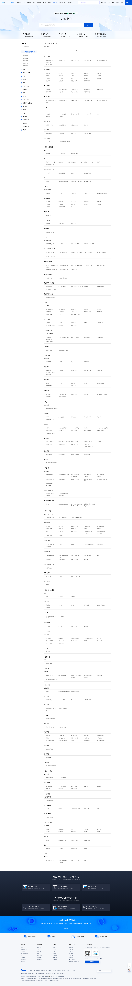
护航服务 (86, 831)
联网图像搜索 (87, 81)
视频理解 (48, 75)
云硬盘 (60, 193)
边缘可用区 (74, 133)
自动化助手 (61, 116)
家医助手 (73, 740)
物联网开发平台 (49, 675)
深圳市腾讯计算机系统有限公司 (27, 976)
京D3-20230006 (66, 978)
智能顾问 (73, 528)
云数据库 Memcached (76, 265)
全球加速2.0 (61, 325)
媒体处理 (73, 383)
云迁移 (47, 585)
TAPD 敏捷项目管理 (88, 638)
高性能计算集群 (49, 125)
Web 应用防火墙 (75, 428)
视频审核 (73, 204)
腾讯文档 (64, 970)
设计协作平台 (49, 568)
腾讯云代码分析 (75, 555)
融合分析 (86, 786)
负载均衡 (73, 309)
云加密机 (99, 441)
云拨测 (60, 544)
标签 (47, 531)
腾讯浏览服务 (74, 640)
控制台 (54, 949)
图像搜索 (86, 73)
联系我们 (99, 831)
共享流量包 (74, 312)
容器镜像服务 (62, 153)
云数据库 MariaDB (63, 244)
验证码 (47, 417)
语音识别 (61, 78)
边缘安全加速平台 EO (64, 337)
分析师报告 (74, 848)
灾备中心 (73, 207)
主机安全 (86, 428)
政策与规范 (61, 848)
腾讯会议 (61, 638)
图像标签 (73, 73)
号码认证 (73, 596)
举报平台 (55, 953)
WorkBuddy (74, 50)
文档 (109, 2)
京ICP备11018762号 (47, 978)
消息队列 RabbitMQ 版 (76, 162)
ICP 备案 (48, 626)
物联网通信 (99, 675)
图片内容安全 (87, 89)
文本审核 (61, 204)
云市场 (47, 840)
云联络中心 (48, 396)
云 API (60, 576)
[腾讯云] (4, 2)
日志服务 (48, 201)
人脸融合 (73, 75)
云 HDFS (86, 193)
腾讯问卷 (99, 638)
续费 (54, 951)
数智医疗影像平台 (63, 740)
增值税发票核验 (75, 92)
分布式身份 (61, 616)
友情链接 (74, 970)
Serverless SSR (88, 181)
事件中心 (86, 559)
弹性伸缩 (48, 116)
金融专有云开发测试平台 (64, 691)
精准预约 (48, 738)
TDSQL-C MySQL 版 (51, 252)
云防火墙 (48, 428)
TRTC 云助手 (49, 528)
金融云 (47, 809)
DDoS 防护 (48, 337)
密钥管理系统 (49, 444)
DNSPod (48, 607)
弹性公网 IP (99, 312)
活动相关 (61, 831)
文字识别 (61, 73)
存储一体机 (61, 223)
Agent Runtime (74, 153)
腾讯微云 (59, 970)
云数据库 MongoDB (63, 265)
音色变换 (48, 81)
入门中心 (69, 923)
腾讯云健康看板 (100, 526)
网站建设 (86, 626)
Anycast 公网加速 (75, 314)
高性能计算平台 (62, 125)
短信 (47, 596)
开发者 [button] (49, 2)
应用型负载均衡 (49, 309)
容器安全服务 (49, 430)
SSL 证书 (61, 626)
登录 (122, 2)
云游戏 (47, 383)
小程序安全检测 (87, 430)
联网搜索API (74, 81)
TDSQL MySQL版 (88, 252)
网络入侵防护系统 (63, 428)
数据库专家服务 (62, 286)
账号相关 (48, 829)
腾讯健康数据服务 (101, 740)
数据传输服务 (49, 286)
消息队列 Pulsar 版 (88, 162)
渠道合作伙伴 (87, 840)
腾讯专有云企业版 (50, 860)
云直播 (60, 362)
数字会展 (61, 788)
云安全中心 (61, 430)
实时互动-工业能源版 (102, 394)
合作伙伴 (71, 951)
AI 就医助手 (61, 735)
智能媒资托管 (62, 207)
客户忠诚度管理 (62, 786)
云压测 (72, 544)
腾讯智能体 (25, 55)
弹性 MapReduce (50, 474)
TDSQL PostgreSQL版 (102, 252)
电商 (98, 809)
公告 (54, 947)
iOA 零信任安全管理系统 (51, 463)
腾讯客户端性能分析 (50, 718)
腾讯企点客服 (49, 663)
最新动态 (71, 947)
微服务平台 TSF (75, 173)
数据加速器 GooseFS (102, 193)
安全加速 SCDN (100, 337)
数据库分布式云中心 (50, 297)
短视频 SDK (74, 370)
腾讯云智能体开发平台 (102, 60)
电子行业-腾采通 (62, 777)
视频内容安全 (49, 92)
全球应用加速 (100, 323)
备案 (113, 2)
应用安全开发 (62, 559)
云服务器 (48, 114)
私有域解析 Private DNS (89, 605)
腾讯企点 (54, 970)
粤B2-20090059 (45, 976)
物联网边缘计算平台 (63, 350)
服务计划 (73, 831)
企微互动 (99, 786)
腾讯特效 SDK (87, 370)
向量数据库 (74, 269)
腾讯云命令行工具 (75, 576)
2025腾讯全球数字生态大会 (75, 961)
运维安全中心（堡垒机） (64, 441)
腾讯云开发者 (74, 840)
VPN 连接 (86, 323)
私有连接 (61, 314)
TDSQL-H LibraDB (50, 256)
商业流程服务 (87, 526)
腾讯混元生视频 (75, 60)
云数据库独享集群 (63, 278)
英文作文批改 (62, 700)
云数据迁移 (48, 215)
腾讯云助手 (48, 576)
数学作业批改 (49, 700)
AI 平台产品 (25, 65)
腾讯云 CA (99, 640)
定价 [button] (34, 2)
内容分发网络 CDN (75, 337)
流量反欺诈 (74, 417)
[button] (12, 2)
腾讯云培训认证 (62, 840)
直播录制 (61, 809)
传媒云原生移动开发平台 (52, 766)
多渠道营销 (99, 738)
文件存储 (73, 193)
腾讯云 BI (48, 504)
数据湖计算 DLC (75, 479)
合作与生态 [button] (62, 2)
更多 (85, 860)
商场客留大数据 (62, 727)
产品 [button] (24, 2)
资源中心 (61, 535)
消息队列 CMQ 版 (50, 164)
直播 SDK (61, 370)
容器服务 (48, 153)
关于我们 (71, 957)
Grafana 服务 (100, 544)
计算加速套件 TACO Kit (64, 142)
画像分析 (48, 788)
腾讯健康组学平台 (50, 740)
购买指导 (48, 831)
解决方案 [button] (29, 2)
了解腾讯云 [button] (69, 2)
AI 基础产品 (25, 60)
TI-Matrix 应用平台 (63, 100)
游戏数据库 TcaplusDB (51, 269)
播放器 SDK (99, 370)
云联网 (60, 323)
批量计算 (86, 125)
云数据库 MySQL (50, 244)
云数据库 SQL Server (76, 244)
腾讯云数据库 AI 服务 (51, 289)
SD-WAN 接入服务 (50, 325)
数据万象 (61, 201)
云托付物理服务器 (88, 133)
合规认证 (71, 955)
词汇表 (85, 848)
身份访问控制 (62, 417)
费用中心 (86, 829)
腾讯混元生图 (62, 60)
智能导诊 (48, 735)
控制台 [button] (117, 2)
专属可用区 (61, 133)
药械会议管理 (74, 738)
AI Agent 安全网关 (101, 430)
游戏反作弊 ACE (50, 419)
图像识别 (99, 73)
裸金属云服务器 (75, 114)
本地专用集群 (49, 133)
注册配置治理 (62, 173)
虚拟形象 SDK (49, 374)
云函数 (47, 181)
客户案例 (71, 953)
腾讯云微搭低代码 (63, 517)
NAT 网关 (99, 309)
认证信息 (48, 848)
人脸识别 (48, 73)
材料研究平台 (49, 757)
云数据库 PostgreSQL (89, 244)
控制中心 (61, 531)
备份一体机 (74, 223)
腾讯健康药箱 (87, 740)
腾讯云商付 (61, 643)
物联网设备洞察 (62, 675)
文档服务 (99, 201)
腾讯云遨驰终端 (87, 555)
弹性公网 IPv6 (87, 312)
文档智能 (48, 78)
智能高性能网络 (49, 314)
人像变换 (86, 75)
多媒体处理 (86, 201)
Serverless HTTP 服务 (76, 181)
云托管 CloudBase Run (76, 517)
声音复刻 (86, 78)
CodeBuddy (61, 50)
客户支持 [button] (55, 2)
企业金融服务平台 (75, 691)
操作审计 (61, 526)
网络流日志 (48, 312)
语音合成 (73, 78)
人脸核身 (48, 89)
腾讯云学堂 (39, 959)
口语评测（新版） (88, 700)
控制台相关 (61, 829)
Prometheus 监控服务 (89, 544)
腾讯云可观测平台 (50, 544)
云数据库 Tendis (101, 265)
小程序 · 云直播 (49, 817)
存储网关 (48, 223)
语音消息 (86, 394)
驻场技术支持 (100, 829)
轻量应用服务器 (62, 114)
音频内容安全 (100, 89)
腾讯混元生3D (49, 64)
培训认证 (39, 957)
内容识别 (48, 207)
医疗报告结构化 (100, 735)
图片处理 (73, 201)
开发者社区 (39, 955)
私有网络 (86, 309)
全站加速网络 (87, 337)
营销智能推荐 (74, 786)
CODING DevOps (50, 555)
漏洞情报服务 (87, 454)
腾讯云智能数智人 (63, 89)
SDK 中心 (99, 528)
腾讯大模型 (25, 58)
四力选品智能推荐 (63, 708)
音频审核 (86, 204)
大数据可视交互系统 (63, 504)
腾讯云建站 (74, 626)
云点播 (72, 362)
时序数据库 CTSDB (88, 265)
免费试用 (71, 949)
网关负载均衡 (62, 309)
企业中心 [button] (39, 2)
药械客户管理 (87, 738)
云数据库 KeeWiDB (63, 269)
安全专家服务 (49, 454)
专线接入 (48, 323)
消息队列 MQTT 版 (101, 162)
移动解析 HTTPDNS (76, 605)
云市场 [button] (44, 2)
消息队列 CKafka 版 (50, 162)
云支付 (47, 691)
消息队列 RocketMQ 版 (64, 162)
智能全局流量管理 (101, 605)
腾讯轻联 (48, 651)
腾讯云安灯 (61, 640)
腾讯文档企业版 (75, 638)
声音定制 (99, 78)
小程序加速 (74, 325)
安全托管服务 (62, 454)
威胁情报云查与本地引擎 (52, 408)
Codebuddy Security (51, 433)
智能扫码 (61, 92)
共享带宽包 (61, 312)
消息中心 (73, 829)
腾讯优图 (49, 970)
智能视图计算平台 (50, 232)
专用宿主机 (99, 114)
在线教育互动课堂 (75, 809)
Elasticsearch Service (64, 474)
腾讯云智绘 (86, 362)
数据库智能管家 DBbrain (77, 286)
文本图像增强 (87, 92)
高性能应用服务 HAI (76, 125)
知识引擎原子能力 (88, 60)
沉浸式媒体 (86, 809)
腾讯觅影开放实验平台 (102, 100)
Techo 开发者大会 (73, 959)
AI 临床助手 (74, 735)
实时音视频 (48, 394)
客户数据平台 (49, 786)
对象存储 (48, 193)
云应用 (98, 555)
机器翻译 (61, 81)
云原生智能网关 (87, 173)
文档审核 (99, 204)
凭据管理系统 (62, 444)
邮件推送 (61, 596)
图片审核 (48, 204)
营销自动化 (74, 788)
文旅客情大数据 (49, 749)
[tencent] (24, 970)
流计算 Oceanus (50, 479)
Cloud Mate (48, 546)
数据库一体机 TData (50, 278)
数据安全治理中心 (50, 441)
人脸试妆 (99, 75)
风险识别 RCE (87, 417)
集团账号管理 (74, 526)
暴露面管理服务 (75, 454)
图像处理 (61, 75)
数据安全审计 (74, 441)
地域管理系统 (74, 531)
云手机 (60, 383)
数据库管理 (86, 286)
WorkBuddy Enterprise (51, 50)
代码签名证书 (74, 444)
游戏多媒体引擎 (62, 394)
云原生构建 (48, 559)
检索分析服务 (62, 479)
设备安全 (99, 417)
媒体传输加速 (49, 385)
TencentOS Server (50, 142)
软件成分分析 (74, 559)
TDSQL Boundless (63, 252)
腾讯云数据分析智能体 (102, 479)
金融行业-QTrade (50, 777)
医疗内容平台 (62, 738)
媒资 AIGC (48, 362)
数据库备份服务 (100, 286)
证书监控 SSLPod (88, 441)
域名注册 (48, 605)
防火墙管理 (74, 430)
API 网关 (48, 173)
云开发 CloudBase (50, 517)
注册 (45, 923)
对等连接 (73, 323)
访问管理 (48, 526)
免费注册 (128, 2)
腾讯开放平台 (32, 970)
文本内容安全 (74, 89)
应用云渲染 (74, 385)
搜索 (88, 25)
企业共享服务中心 (50, 800)
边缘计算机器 (49, 350)
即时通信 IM (74, 394)
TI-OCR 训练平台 (88, 100)
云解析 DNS (61, 605)
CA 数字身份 (49, 643)
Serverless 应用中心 (63, 181)
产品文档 (39, 947)
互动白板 (73, 700)
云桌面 (60, 385)
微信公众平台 (44, 970)
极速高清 (86, 383)
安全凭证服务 (49, 535)
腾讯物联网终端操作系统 (52, 679)
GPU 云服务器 (87, 114)
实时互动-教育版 (62, 396)
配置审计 (61, 528)
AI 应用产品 (25, 63)
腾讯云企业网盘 (49, 640)
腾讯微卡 (86, 640)
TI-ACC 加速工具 (75, 100)
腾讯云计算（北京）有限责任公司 (28, 978)
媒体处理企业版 (100, 383)
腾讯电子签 (48, 638)
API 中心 (86, 528)
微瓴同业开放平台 (50, 727)
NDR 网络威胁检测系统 (102, 428)
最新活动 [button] (19, 2)
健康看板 (55, 955)
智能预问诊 (86, 735)
